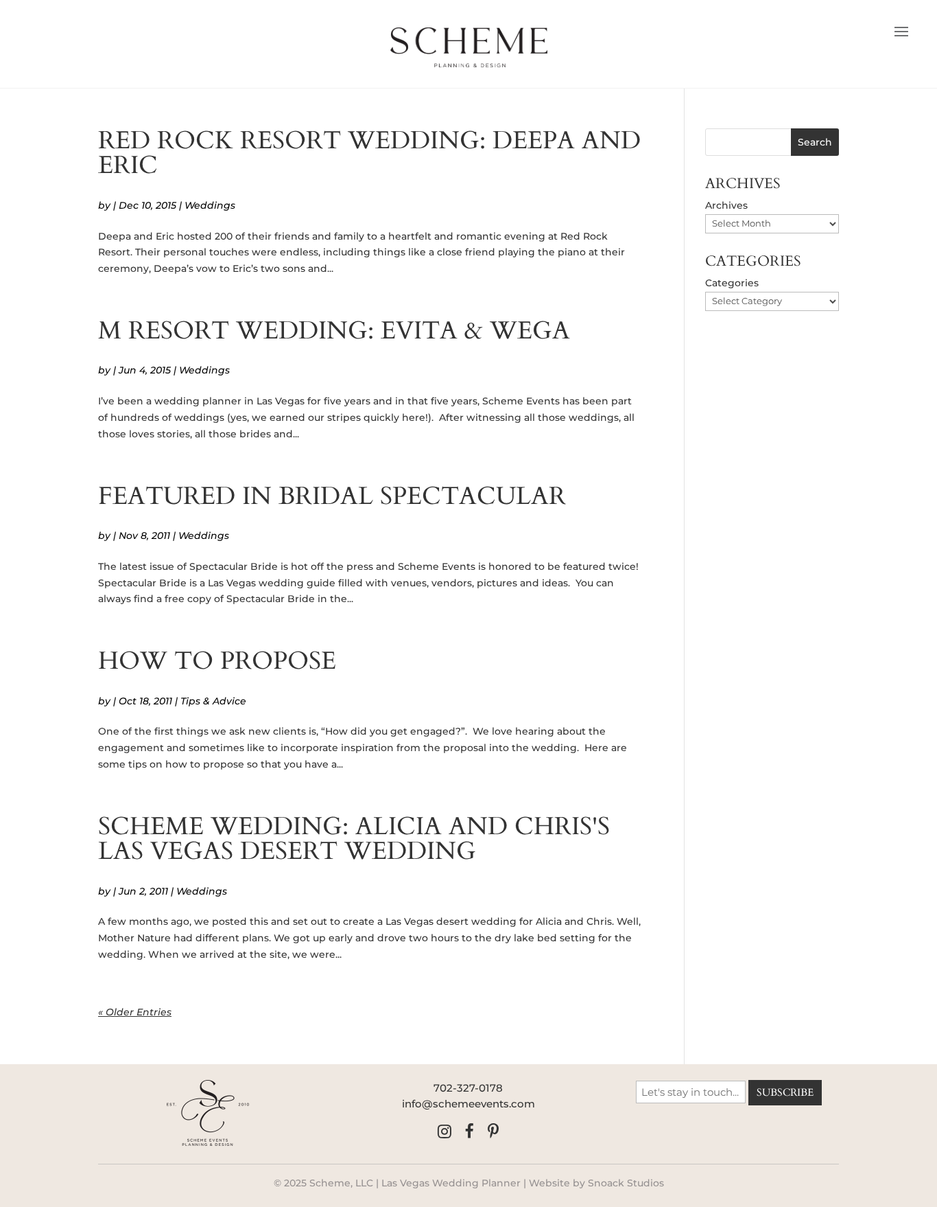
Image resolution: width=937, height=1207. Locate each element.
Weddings (210, 205)
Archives (726, 205)
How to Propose (217, 661)
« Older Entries (134, 1012)
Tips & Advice (213, 701)
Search (815, 142)
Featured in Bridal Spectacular (332, 496)
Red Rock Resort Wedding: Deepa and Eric (369, 153)
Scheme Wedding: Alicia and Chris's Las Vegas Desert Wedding (354, 838)
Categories (732, 283)
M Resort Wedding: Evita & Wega (334, 330)
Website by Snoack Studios (596, 1183)
